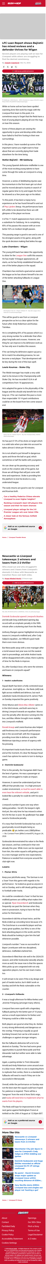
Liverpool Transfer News (17, 537)
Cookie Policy (8, 1234)
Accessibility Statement (12, 1239)
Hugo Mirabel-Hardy (13, 579)
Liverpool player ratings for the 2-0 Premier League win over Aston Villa (21, 510)
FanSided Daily (8, 1226)
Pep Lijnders (9, 206)
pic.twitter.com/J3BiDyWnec (27, 830)
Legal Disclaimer (35, 1234)
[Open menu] (3, 3)
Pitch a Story (33, 1226)
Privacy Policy (8, 1230)
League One (21, 255)
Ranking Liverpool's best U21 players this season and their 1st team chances (23, 504)
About (4, 1218)
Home (4, 537)
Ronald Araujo (8, 727)
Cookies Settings (9, 1243)
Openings (32, 1218)
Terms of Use (34, 1230)
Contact (5, 1222)
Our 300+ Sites (34, 1222)
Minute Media (13, 1248)
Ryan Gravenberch (20, 903)
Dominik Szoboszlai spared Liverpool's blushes (22, 616)
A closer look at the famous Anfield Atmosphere (20, 517)
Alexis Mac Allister (26, 705)
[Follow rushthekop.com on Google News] (40, 527)
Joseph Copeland (12, 63)
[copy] (15, 66)
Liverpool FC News (15, 1200)
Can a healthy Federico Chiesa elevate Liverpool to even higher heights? (22, 497)
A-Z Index (32, 1239)
